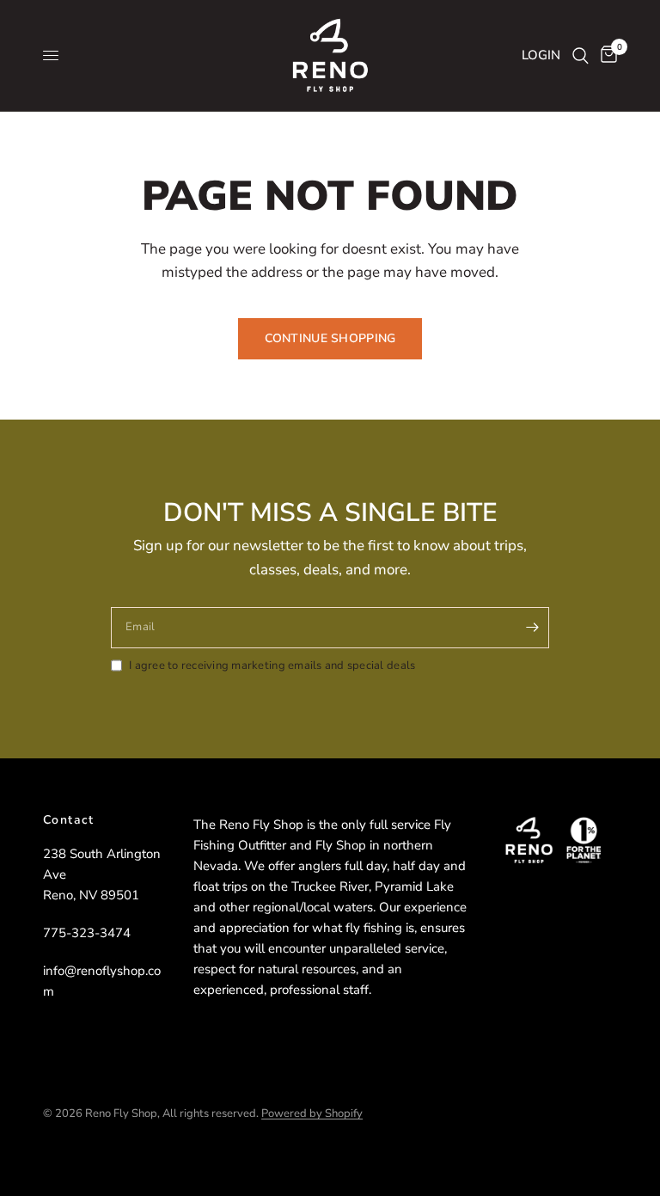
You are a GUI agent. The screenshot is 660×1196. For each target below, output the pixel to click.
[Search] (580, 55)
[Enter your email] (532, 627)
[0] (606, 55)
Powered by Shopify (312, 1113)
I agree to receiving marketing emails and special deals (272, 665)
